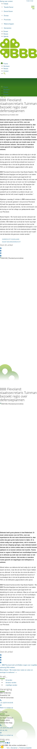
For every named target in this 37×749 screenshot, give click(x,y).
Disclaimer (14, 748)
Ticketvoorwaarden (25, 748)
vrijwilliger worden (11, 685)
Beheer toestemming (2, 747)
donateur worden (11, 682)
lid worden (9, 680)
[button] (4, 97)
